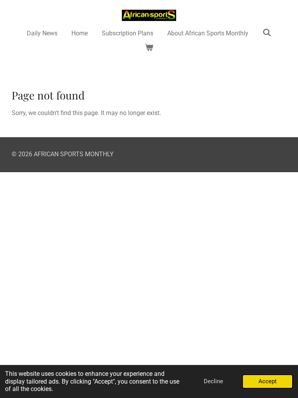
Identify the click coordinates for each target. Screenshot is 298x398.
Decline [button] (213, 381)
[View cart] (149, 47)
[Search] (266, 32)
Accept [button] (267, 381)
